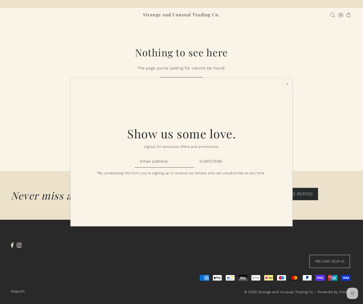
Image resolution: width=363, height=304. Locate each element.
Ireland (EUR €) (329, 261)
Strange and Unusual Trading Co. (181, 14)
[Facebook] (12, 245)
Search (18, 291)
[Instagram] (19, 245)
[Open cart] (348, 15)
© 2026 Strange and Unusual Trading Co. (279, 292)
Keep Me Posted (295, 194)
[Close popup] (286, 84)
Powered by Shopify (335, 292)
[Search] (332, 15)
